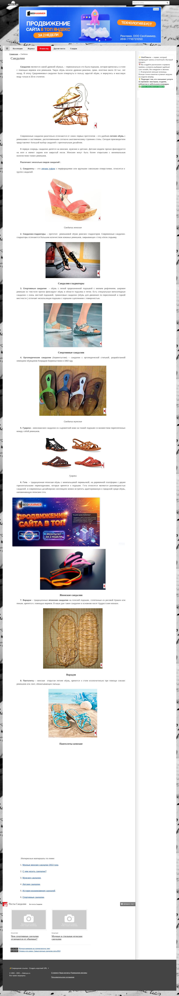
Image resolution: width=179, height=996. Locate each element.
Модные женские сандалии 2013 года (40, 865)
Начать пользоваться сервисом (152, 86)
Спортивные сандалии (33, 897)
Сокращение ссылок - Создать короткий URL (29, 968)
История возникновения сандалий (39, 891)
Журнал (31, 49)
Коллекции (18, 49)
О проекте (55, 973)
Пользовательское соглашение (62, 977)
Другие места (59, 49)
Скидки (73, 49)
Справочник (13, 54)
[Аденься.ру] (13, 3)
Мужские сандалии (32, 878)
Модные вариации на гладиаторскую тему (34, 948)
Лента (7, 49)
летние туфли (48, 169)
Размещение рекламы (79, 973)
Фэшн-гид (44, 49)
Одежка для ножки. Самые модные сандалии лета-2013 (39, 951)
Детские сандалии (31, 884)
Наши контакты (64, 973)
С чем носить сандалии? (34, 871)
